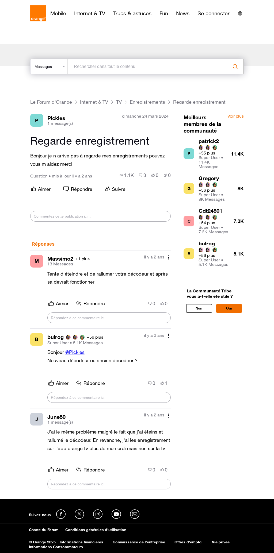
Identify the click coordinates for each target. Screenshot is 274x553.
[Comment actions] (168, 257)
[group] (127, 175)
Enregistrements (147, 102)
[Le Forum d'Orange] (38, 13)
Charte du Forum (44, 529)
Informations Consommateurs (56, 546)
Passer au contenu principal (28, 4)
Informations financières (81, 542)
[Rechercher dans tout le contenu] (235, 66)
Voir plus (235, 116)
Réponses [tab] (43, 244)
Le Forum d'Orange (51, 102)
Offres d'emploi (188, 542)
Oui (229, 308)
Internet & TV (89, 13)
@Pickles (75, 352)
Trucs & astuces (132, 13)
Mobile (58, 13)
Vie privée (221, 542)
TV (119, 102)
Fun (163, 13)
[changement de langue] (240, 13)
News (182, 13)
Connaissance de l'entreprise (139, 542)
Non (199, 308)
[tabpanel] (100, 372)
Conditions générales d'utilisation (95, 529)
